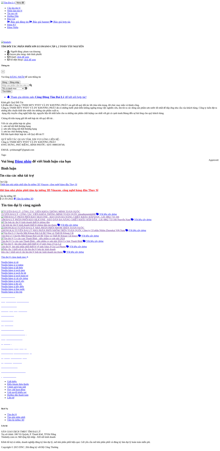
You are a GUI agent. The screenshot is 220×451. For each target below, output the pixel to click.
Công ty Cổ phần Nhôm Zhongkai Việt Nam (103, 230)
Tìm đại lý (12, 414)
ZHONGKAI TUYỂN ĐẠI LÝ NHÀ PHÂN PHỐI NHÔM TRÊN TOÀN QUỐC (41, 230)
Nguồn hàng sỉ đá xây (11, 284)
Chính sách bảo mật (16, 387)
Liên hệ (10, 397)
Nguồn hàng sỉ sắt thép (12, 267)
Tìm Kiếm (6, 91)
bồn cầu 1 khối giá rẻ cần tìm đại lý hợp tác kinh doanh (27, 252)
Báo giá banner (41, 21)
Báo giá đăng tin (19, 21)
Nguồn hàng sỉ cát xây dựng (14, 278)
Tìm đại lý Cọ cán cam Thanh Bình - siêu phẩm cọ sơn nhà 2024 (32, 241)
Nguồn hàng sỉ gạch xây (12, 281)
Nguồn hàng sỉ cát (9, 262)
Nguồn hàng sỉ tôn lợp (11, 292)
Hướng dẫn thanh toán (17, 395)
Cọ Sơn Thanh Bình (73, 241)
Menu (19, 3)
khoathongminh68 (87, 214)
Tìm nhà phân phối (16, 417)
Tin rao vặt (12, 13)
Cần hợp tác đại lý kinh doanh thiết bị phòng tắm (24, 225)
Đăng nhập (14, 82)
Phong (62, 246)
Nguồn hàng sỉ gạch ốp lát (13, 273)
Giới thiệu (12, 381)
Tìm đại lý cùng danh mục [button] (14, 257)
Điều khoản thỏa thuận (18, 384)
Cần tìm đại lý (14, 8)
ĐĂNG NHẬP (17, 77)
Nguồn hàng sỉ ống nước (13, 289)
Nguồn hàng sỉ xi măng (12, 265)
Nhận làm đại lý (14, 10)
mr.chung (52, 225)
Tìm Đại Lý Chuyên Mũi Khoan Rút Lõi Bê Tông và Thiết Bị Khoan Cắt (36, 236)
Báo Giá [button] (11, 19)
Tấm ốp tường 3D (15, 420)
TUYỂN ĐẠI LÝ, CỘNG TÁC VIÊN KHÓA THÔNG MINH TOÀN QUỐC (39, 214)
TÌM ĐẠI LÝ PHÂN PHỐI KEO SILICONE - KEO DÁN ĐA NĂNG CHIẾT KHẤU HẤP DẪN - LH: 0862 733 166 (59, 219)
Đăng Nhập (12, 27)
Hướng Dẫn (13, 16)
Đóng (4, 82)
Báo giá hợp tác (62, 21)
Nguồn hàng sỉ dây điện (12, 286)
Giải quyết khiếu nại (16, 392)
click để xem (23, 57)
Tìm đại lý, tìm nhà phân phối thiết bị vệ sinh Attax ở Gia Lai (30, 246)
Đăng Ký (11, 24)
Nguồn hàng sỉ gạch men (13, 270)
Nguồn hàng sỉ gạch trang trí (14, 275)
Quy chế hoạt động (16, 389)
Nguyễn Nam (124, 219)
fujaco (75, 236)
